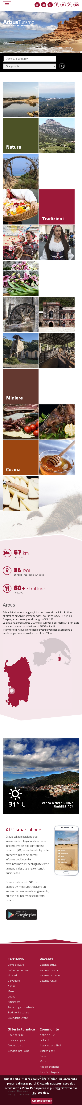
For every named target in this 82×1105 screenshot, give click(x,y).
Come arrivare (16, 965)
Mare (11, 991)
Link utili (44, 1040)
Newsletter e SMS (50, 1045)
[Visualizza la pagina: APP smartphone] (66, 850)
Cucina (13, 469)
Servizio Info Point (18, 1051)
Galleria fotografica (50, 1072)
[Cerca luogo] (61, 66)
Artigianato (14, 1002)
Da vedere (14, 981)
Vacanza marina (49, 970)
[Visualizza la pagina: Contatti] (44, 4)
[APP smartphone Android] (22, 914)
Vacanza (47, 959)
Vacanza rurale (48, 981)
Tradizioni (53, 218)
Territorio (16, 959)
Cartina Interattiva (18, 970)
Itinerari (12, 975)
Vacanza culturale (50, 975)
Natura (13, 147)
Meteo (43, 1061)
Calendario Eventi (18, 1018)
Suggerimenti (47, 1051)
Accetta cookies (42, 1101)
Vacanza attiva (48, 965)
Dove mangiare (16, 1040)
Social (43, 1056)
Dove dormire (16, 1035)
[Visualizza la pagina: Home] (37, 4)
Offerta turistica (21, 1029)
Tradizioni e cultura (18, 1012)
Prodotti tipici (15, 1045)
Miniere (14, 397)
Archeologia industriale (21, 1007)
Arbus (9, 604)
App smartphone (49, 1067)
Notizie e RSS (47, 1035)
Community (49, 1029)
